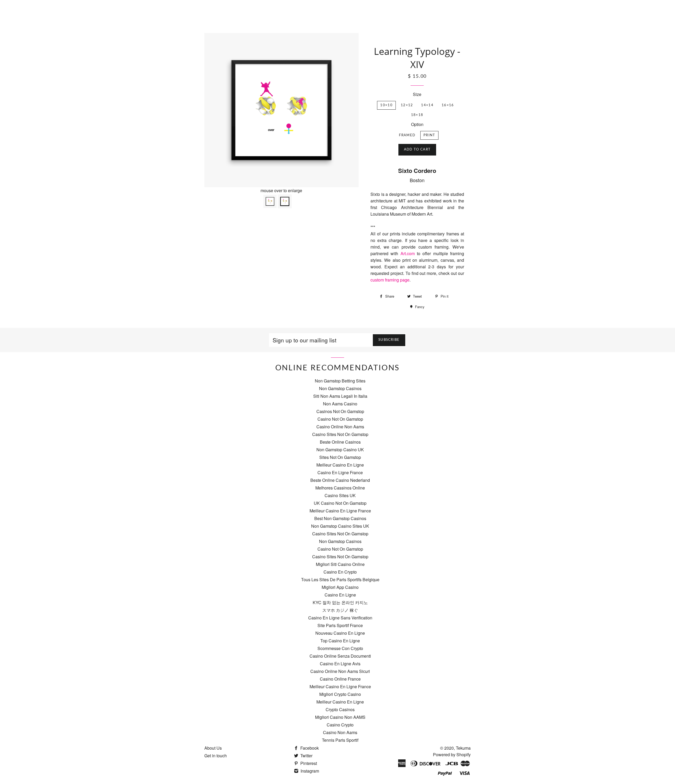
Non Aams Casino (340, 404)
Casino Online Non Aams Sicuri (340, 671)
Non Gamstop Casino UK (340, 450)
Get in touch (215, 756)
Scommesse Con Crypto (340, 648)
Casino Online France (340, 679)
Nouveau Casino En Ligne (340, 633)
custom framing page (389, 280)
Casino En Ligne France (340, 472)
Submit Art (441, 7)
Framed (407, 135)
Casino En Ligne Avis (340, 664)
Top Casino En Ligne (340, 641)
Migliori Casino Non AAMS (340, 717)
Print (429, 135)
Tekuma (463, 748)
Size (417, 94)
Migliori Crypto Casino (340, 694)
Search (416, 7)
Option (417, 124)
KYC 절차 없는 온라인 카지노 (340, 602)
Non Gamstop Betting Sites (340, 381)
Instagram (309, 771)
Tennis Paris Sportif (340, 740)
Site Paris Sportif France (340, 625)
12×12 (407, 105)
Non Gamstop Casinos (340, 388)
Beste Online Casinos (340, 442)
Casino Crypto (340, 725)
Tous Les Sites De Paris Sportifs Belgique (340, 579)
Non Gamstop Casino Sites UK (340, 526)
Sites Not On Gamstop (340, 457)
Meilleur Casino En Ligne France (340, 511)
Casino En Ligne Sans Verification (340, 618)
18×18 (417, 115)
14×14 (427, 105)
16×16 (448, 105)
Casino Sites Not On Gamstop (340, 434)
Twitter (305, 756)
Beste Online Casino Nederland (340, 480)
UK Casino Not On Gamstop (340, 503)
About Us (213, 748)
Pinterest (308, 763)
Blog (399, 7)
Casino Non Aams (340, 732)
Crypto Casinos (340, 709)
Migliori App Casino (340, 587)
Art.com (409, 253)
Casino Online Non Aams (340, 427)
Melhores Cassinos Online (340, 488)
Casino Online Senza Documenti (340, 656)
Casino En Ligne (340, 595)
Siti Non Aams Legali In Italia (340, 396)
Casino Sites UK (340, 495)
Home (351, 7)
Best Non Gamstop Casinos (340, 518)
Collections (375, 7)
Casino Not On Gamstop (340, 419)
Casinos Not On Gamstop (340, 411)
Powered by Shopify (452, 754)
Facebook (309, 748)
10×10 (386, 105)
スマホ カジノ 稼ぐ (340, 610)
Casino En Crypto (340, 572)
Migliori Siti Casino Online (340, 564)
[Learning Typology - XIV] (284, 201)
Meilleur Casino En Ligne (340, 465)
